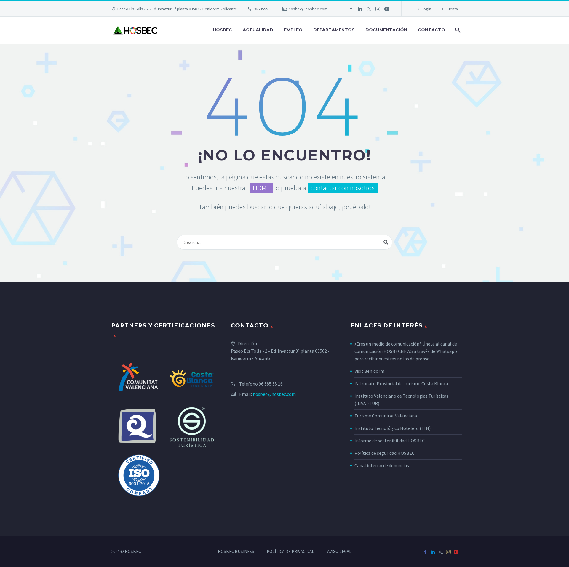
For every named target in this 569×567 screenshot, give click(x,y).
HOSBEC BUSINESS (236, 552)
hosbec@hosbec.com (308, 9)
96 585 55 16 (271, 384)
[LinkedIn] (360, 9)
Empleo (293, 30)
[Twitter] (369, 9)
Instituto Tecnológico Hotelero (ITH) (392, 428)
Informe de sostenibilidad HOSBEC (390, 441)
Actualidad (258, 30)
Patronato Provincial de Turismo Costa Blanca (401, 383)
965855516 (263, 9)
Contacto (431, 30)
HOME (261, 187)
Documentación (386, 30)
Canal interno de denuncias (381, 465)
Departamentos (334, 30)
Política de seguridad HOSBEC (384, 453)
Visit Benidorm (369, 371)
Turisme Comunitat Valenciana (385, 416)
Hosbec (222, 30)
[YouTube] (386, 9)
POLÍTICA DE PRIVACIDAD (291, 552)
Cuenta (451, 9)
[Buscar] (457, 30)
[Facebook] (351, 9)
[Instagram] (377, 9)
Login (426, 9)
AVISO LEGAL (339, 552)
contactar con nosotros (343, 187)
